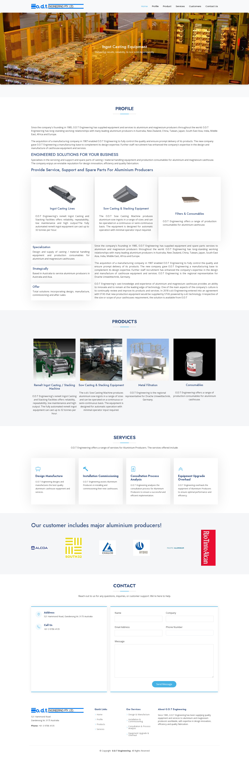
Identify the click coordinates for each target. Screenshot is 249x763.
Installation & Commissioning (135, 720)
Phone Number (174, 627)
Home (144, 6)
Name (118, 612)
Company (171, 612)
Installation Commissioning (100, 476)
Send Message (164, 684)
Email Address (122, 627)
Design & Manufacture (139, 715)
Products (101, 724)
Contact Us (211, 6)
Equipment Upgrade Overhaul (191, 478)
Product (167, 6)
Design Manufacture (49, 476)
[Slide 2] (124, 79)
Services (180, 6)
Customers (195, 6)
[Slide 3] (132, 79)
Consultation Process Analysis (145, 478)
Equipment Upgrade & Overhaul (138, 734)
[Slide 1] (117, 79)
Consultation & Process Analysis (139, 727)
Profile (155, 6)
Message (119, 641)
